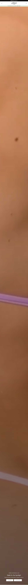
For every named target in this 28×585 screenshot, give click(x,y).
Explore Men (9, 580)
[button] (1, 3)
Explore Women (18, 580)
